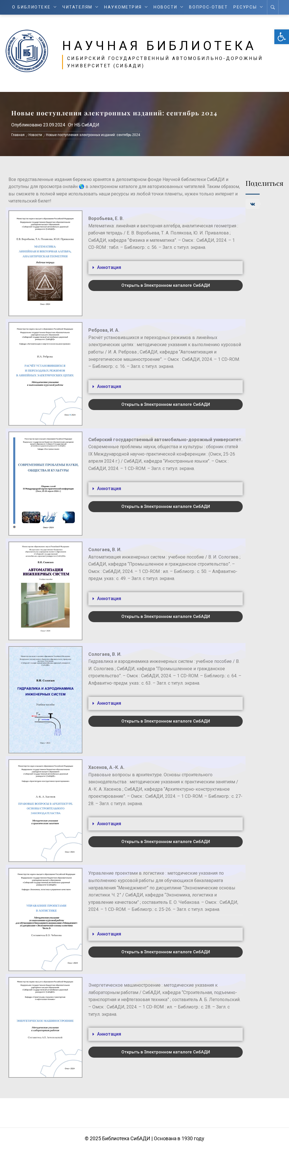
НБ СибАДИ (86, 125)
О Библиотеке (31, 7)
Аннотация (109, 267)
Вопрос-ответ (208, 7)
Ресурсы (245, 7)
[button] (281, 36)
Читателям (77, 7)
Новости (166, 7)
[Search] (273, 7)
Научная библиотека (159, 45)
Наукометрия (123, 7)
